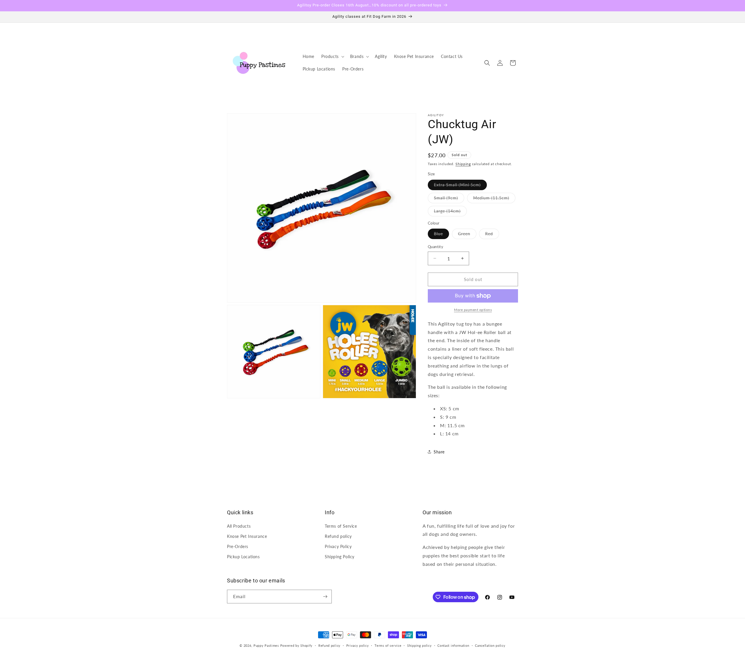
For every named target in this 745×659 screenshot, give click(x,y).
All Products (239, 526)
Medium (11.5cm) (494, 199)
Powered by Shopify (296, 645)
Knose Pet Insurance (247, 536)
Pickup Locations (243, 556)
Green (467, 235)
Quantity (435, 246)
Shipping (463, 164)
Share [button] (439, 451)
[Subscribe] (325, 596)
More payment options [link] (473, 310)
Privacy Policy (338, 546)
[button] (332, 56)
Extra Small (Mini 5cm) (460, 186)
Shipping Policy (339, 556)
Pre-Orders (237, 546)
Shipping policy (419, 645)
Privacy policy (357, 645)
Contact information (453, 645)
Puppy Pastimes (266, 645)
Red (492, 235)
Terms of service (388, 645)
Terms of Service (341, 526)
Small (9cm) (449, 199)
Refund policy (338, 536)
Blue (441, 235)
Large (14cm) (450, 212)
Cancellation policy (490, 645)
